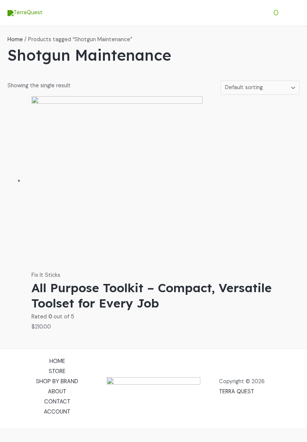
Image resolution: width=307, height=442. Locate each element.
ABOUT (57, 391)
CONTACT (57, 401)
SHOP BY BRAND (57, 381)
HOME (57, 361)
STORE (57, 371)
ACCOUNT (57, 411)
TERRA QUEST (236, 391)
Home (15, 39)
